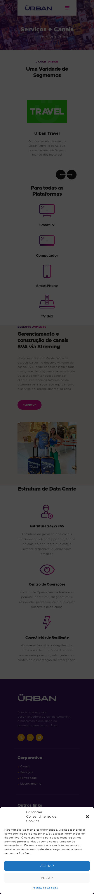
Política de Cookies (45, 888)
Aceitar (47, 866)
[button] (87, 817)
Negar (47, 878)
